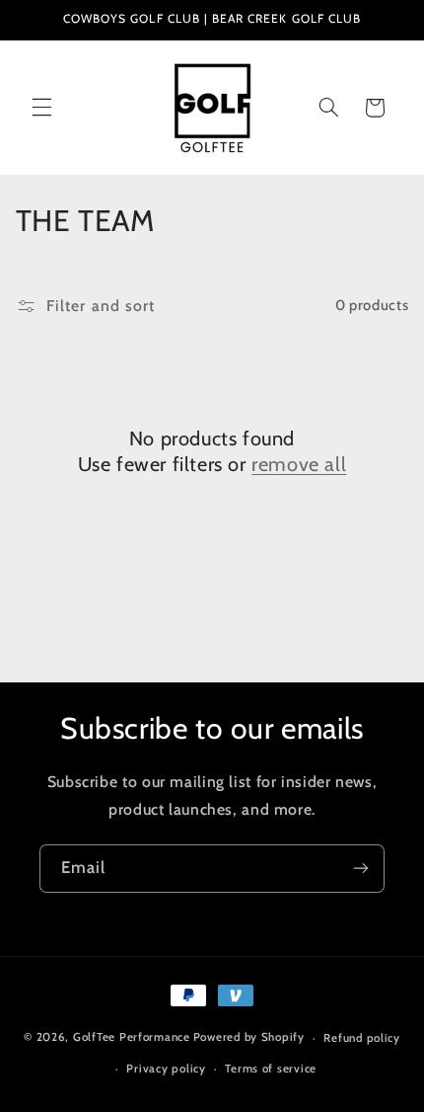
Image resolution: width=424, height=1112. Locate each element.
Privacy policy (165, 1068)
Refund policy (361, 1038)
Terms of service (271, 1068)
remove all (298, 464)
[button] (41, 107)
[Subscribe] (361, 868)
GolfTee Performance (131, 1038)
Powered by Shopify (249, 1038)
